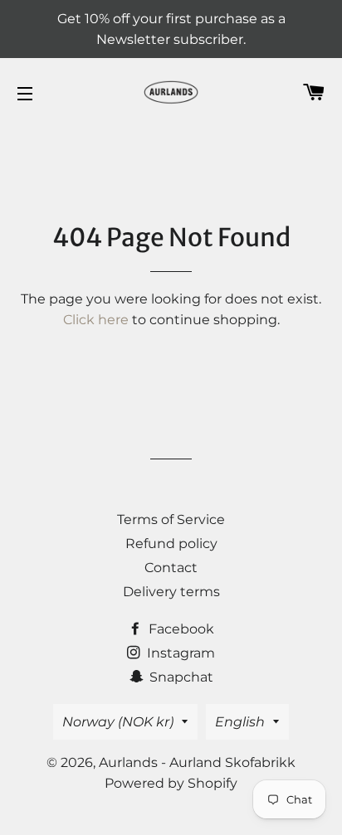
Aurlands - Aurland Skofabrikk (197, 762)
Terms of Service (171, 519)
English (240, 722)
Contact (171, 567)
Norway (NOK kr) (117, 722)
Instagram (179, 653)
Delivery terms (171, 592)
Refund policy (171, 543)
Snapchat (179, 677)
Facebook (179, 629)
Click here (96, 320)
